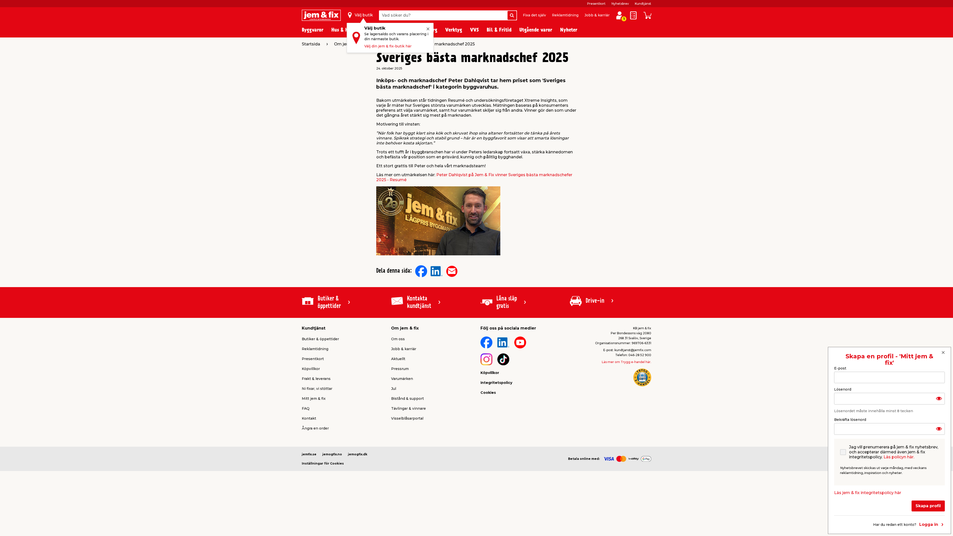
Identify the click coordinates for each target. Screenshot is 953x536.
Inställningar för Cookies (323, 463)
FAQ (305, 408)
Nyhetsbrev (620, 3)
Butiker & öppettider (320, 339)
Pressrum (400, 369)
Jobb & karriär (597, 15)
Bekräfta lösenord (850, 419)
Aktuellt (398, 359)
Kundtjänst (643, 3)
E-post (840, 368)
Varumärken (402, 378)
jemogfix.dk (357, 454)
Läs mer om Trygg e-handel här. (626, 362)
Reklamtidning (565, 15)
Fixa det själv (534, 15)
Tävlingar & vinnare (408, 408)
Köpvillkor (311, 369)
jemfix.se (309, 454)
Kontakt (309, 418)
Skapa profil (928, 505)
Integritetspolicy (496, 382)
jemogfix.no (332, 454)
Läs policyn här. (899, 457)
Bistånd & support (407, 398)
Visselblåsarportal (407, 418)
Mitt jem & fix (314, 398)
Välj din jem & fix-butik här (387, 46)
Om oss (398, 339)
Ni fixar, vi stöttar (317, 388)
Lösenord (842, 389)
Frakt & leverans (316, 378)
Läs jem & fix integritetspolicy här (867, 492)
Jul (393, 388)
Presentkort (596, 3)
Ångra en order (315, 428)
